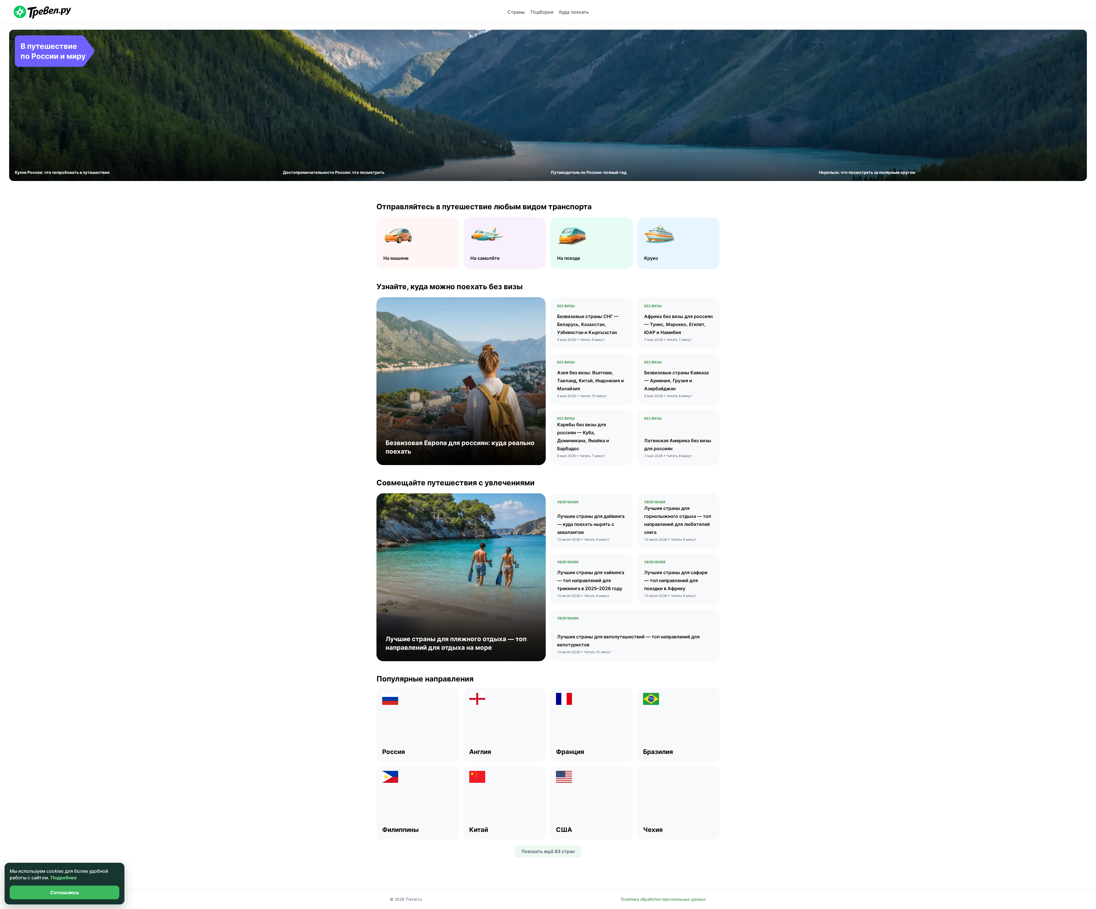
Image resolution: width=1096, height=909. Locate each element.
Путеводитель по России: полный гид (588, 172)
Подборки (542, 12)
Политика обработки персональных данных (663, 899)
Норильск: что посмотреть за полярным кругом (867, 172)
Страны (516, 12)
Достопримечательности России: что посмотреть (333, 172)
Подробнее (64, 877)
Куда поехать (574, 12)
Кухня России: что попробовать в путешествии (62, 172)
